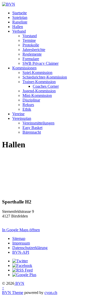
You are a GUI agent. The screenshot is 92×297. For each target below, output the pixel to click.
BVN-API (20, 252)
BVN (19, 283)
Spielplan (19, 17)
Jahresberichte (33, 49)
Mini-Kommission (37, 95)
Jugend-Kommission (39, 91)
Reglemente (32, 54)
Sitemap (18, 238)
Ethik (26, 109)
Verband (19, 31)
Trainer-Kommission (39, 82)
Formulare (30, 59)
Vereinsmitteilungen (38, 123)
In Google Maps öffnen (21, 230)
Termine (29, 40)
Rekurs (28, 104)
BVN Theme (12, 292)
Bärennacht (31, 132)
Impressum (21, 243)
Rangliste (19, 22)
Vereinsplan (21, 118)
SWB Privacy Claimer (40, 63)
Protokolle (30, 45)
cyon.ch (50, 292)
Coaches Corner (46, 86)
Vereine (18, 114)
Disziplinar (31, 100)
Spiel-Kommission (37, 72)
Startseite (19, 13)
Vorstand (29, 36)
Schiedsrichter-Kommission (44, 77)
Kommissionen (24, 68)
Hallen (17, 26)
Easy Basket (32, 127)
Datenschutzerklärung (30, 248)
